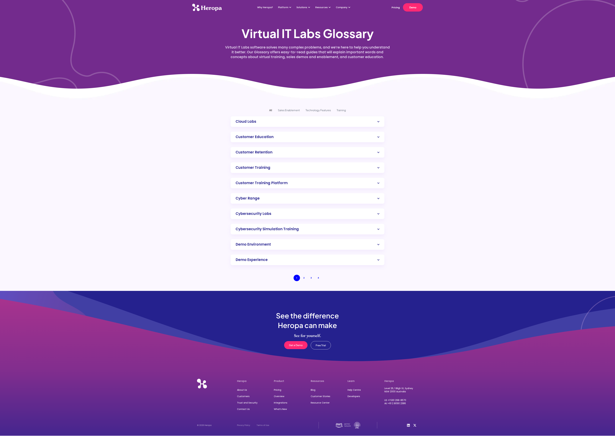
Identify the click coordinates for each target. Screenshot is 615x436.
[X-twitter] (415, 425)
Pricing (277, 390)
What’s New (280, 409)
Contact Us (243, 409)
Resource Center (320, 402)
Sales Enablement (289, 110)
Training (341, 110)
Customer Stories (320, 396)
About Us (242, 390)
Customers (243, 396)
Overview (279, 396)
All (270, 110)
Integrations (280, 402)
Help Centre (354, 390)
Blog (313, 390)
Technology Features (318, 110)
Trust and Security (247, 402)
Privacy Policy (243, 425)
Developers (354, 396)
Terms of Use (263, 425)
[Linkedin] (408, 425)
